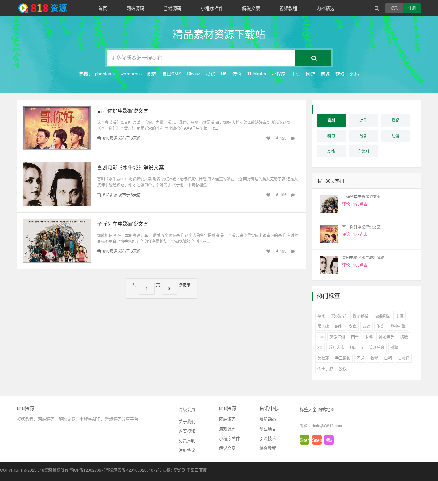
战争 (363, 135)
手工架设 (342, 358)
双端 (366, 326)
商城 (325, 73)
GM (320, 336)
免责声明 (187, 440)
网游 (310, 73)
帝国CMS (171, 73)
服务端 (323, 326)
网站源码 (135, 8)
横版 (404, 336)
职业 (339, 326)
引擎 (394, 347)
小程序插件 (212, 8)
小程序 (278, 73)
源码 (354, 73)
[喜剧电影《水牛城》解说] (328, 265)
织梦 (151, 73)
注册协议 (187, 450)
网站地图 (326, 409)
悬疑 (395, 120)
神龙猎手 (386, 336)
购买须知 (187, 431)
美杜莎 (323, 358)
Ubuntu (356, 347)
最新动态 (267, 419)
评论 (346, 203)
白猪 (388, 358)
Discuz (193, 73)
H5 (224, 73)
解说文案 (251, 8)
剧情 (331, 151)
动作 (363, 120)
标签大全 (308, 409)
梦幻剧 (180, 470)
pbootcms (105, 73)
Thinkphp (256, 73)
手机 (295, 73)
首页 (102, 8)
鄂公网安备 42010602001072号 (134, 470)
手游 (399, 315)
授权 (343, 368)
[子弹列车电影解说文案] (328, 204)
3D (320, 347)
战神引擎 (398, 326)
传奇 (236, 73)
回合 (355, 336)
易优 (210, 73)
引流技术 (267, 438)
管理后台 (376, 347)
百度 (203, 470)
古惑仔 (403, 358)
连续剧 (363, 151)
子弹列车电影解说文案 (122, 223)
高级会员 (187, 409)
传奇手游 (325, 368)
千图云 (192, 470)
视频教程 (288, 8)
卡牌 (369, 336)
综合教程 (267, 448)
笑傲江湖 (337, 336)
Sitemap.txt (304, 440)
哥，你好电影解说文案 (122, 110)
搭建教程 (382, 315)
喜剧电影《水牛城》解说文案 (130, 167)
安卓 (353, 326)
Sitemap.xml (317, 440)
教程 (374, 358)
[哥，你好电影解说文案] (328, 234)
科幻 (331, 135)
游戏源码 (172, 8)
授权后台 (339, 315)
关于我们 (187, 421)
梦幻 (339, 73)
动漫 (395, 135)
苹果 (321, 315)
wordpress (131, 73)
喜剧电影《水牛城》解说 (363, 257)
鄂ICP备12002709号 (87, 470)
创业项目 (267, 428)
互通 (360, 358)
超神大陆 (336, 347)
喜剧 (331, 120)
